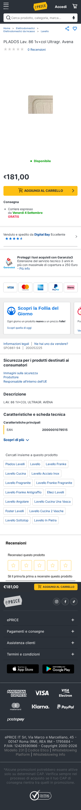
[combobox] (40, 17)
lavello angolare (17, 501)
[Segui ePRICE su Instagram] (56, 601)
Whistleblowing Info (49, 754)
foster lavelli (14, 511)
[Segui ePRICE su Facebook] (65, 601)
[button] (40, 105)
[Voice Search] (73, 18)
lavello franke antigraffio (23, 492)
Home (6, 28)
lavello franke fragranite (54, 483)
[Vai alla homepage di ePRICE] (12, 601)
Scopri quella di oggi (19, 327)
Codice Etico (38, 750)
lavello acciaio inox (45, 473)
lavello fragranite (18, 483)
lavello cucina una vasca (52, 501)
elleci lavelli (55, 492)
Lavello (45, 31)
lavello (35, 464)
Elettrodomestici (25, 28)
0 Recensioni (37, 49)
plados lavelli (15, 464)
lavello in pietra (45, 520)
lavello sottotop (17, 520)
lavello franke (56, 464)
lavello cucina (15, 473)
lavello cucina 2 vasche (46, 511)
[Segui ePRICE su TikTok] (74, 601)
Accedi (61, 7)
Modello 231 (14, 750)
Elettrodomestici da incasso (19, 31)
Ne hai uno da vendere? (51, 344)
